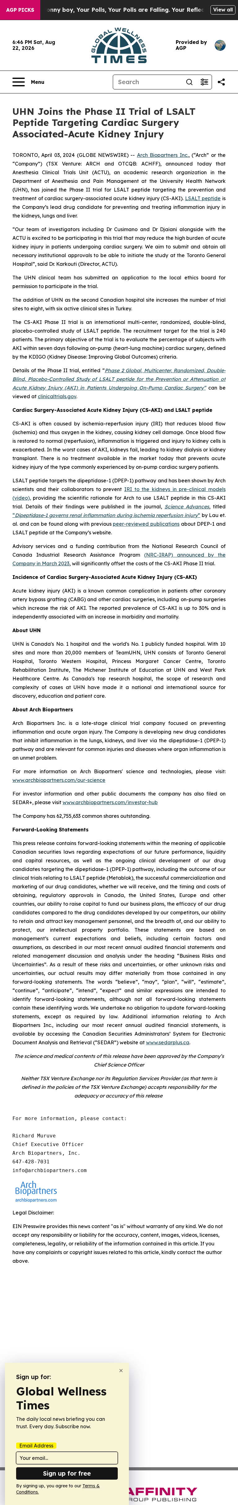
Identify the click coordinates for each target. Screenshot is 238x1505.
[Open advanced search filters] (204, 82)
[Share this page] (221, 82)
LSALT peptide (203, 198)
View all (223, 9)
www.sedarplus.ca (167, 1042)
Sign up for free (67, 1473)
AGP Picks (20, 10)
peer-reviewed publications (146, 524)
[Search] (189, 82)
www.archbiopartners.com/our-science (58, 780)
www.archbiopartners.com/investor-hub (110, 802)
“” (106, 515)
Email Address (36, 1445)
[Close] (121, 1370)
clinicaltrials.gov (57, 396)
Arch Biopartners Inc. (162, 155)
